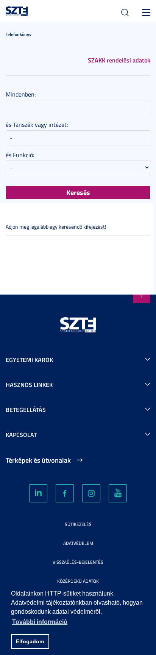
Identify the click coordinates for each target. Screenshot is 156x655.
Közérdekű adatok (78, 581)
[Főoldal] (17, 10)
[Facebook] (65, 493)
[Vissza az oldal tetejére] (141, 294)
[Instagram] (91, 493)
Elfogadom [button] (30, 641)
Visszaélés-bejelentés (78, 562)
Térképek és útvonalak (38, 460)
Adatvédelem (78, 543)
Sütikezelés (78, 524)
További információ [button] (39, 622)
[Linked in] (38, 493)
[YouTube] (118, 493)
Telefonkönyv (18, 34)
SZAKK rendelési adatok (119, 60)
